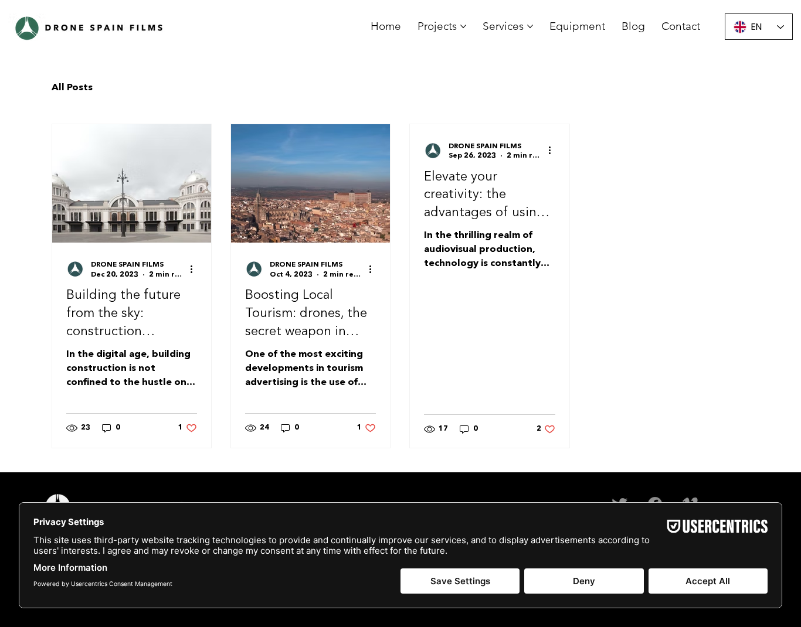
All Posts (72, 88)
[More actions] (195, 269)
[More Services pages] (530, 26)
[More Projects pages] (463, 26)
